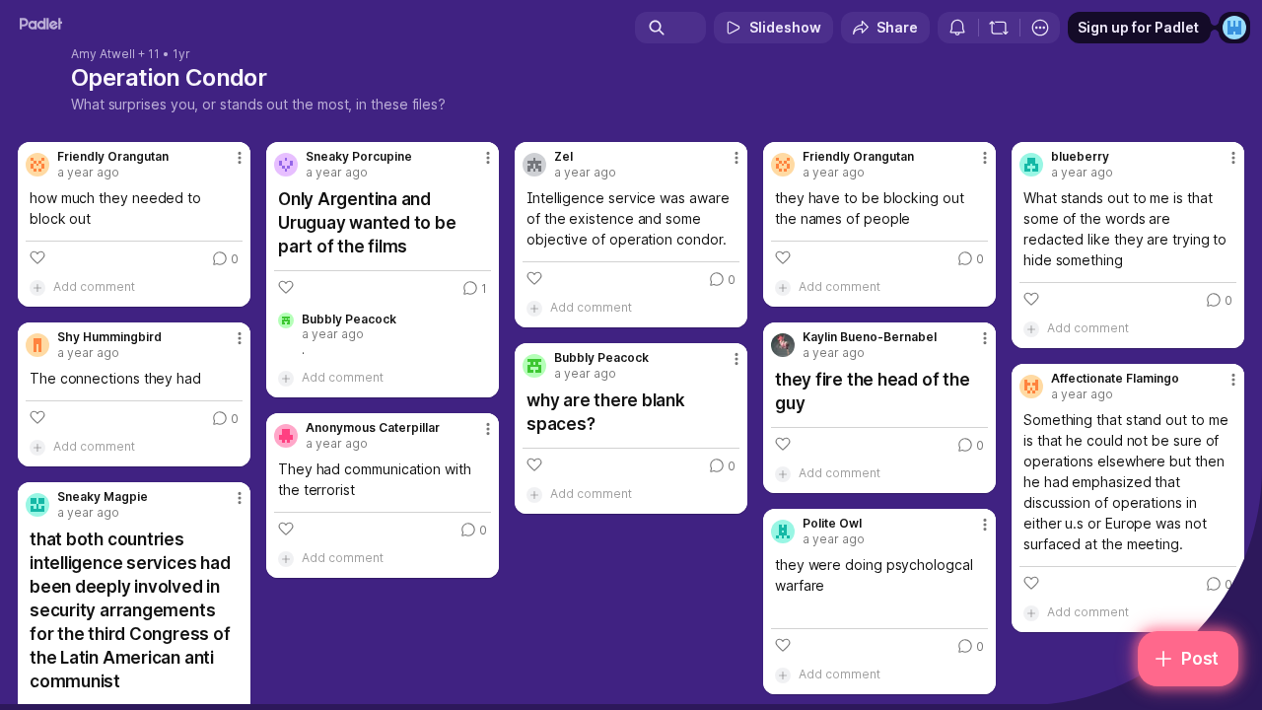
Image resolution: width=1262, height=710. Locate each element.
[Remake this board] (998, 27)
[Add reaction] (37, 257)
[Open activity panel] (957, 27)
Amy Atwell (103, 54)
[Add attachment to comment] (37, 287)
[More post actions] (239, 158)
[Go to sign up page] (1234, 27)
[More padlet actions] (1040, 27)
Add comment (94, 286)
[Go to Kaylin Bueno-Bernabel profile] (783, 345)
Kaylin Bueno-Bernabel (870, 337)
